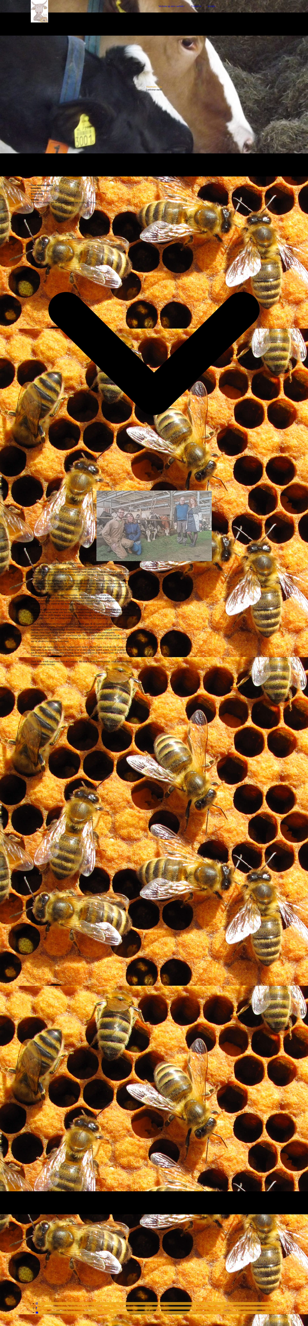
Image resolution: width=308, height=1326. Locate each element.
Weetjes (211, 6)
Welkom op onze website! (171, 6)
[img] (59, 11)
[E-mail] (37, 1312)
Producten (196, 6)
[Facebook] (36, 1308)
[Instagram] (37, 1303)
